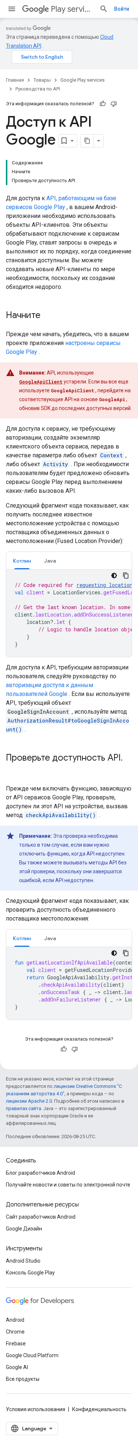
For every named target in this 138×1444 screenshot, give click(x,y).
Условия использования (35, 1409)
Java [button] (50, 560)
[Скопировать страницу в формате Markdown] (87, 140)
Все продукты (22, 1379)
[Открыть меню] (11, 9)
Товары (42, 80)
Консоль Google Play (30, 1273)
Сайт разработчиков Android (40, 1217)
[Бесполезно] (113, 103)
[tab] (22, 560)
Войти (121, 9)
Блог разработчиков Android (40, 1173)
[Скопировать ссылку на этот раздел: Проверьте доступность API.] (13, 770)
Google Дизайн (24, 1229)
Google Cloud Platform (32, 1355)
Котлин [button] (22, 560)
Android (15, 1320)
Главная (15, 80)
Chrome (15, 1332)
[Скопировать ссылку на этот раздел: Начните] (47, 315)
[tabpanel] (69, 613)
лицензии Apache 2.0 (29, 1101)
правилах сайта (23, 1108)
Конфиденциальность (99, 1409)
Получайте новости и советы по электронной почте (68, 1185)
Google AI (17, 1367)
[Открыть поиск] (103, 8)
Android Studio (23, 1261)
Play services (72, 9)
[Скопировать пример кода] (126, 575)
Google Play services (82, 80)
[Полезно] (102, 103)
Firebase (16, 1343)
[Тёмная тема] (114, 575)
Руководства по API (37, 89)
